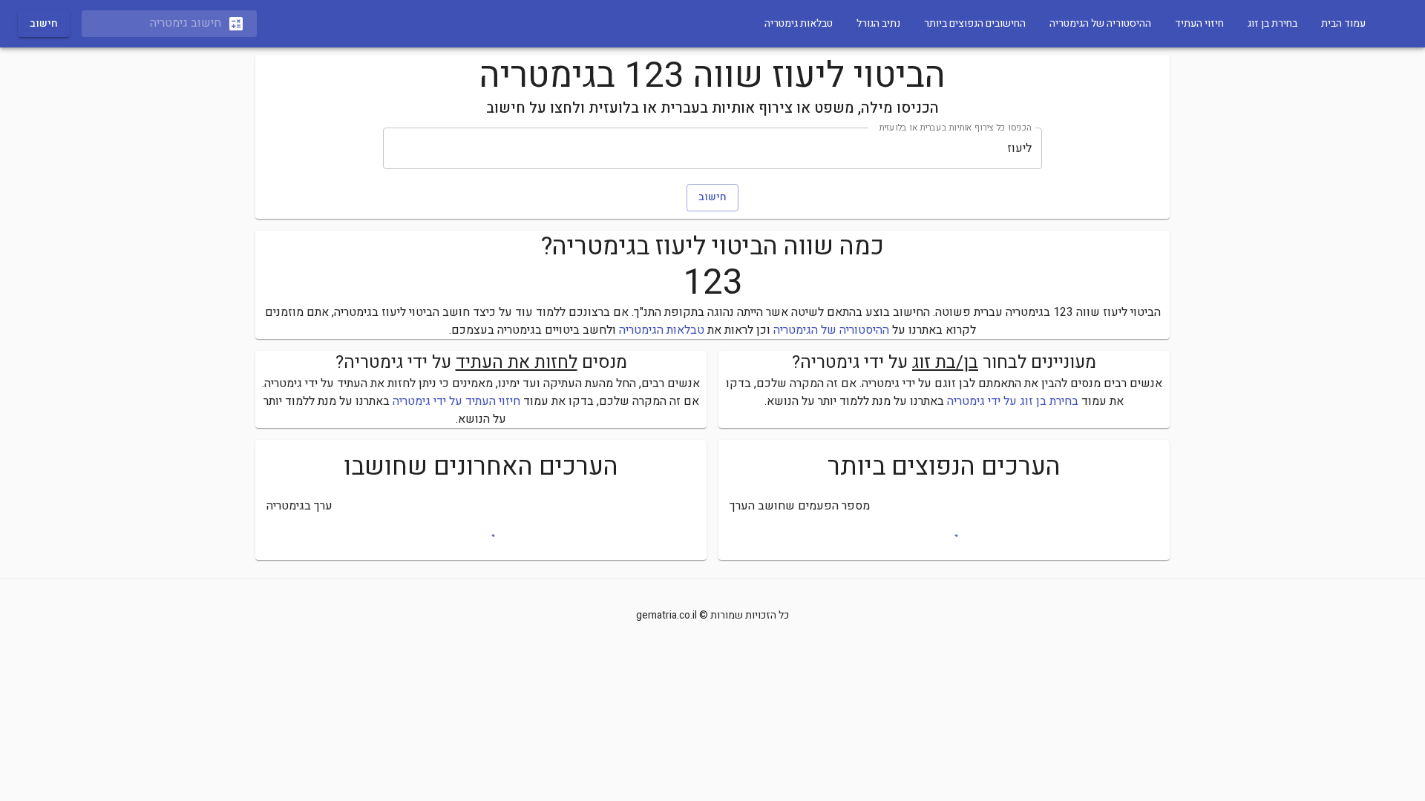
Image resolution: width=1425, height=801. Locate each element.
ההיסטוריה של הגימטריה (1100, 23)
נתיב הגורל (878, 23)
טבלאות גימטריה (798, 23)
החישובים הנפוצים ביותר (975, 23)
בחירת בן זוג (1272, 23)
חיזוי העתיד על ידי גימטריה (456, 401)
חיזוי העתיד (1199, 23)
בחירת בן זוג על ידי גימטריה (1012, 401)
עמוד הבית (1343, 23)
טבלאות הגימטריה (661, 330)
